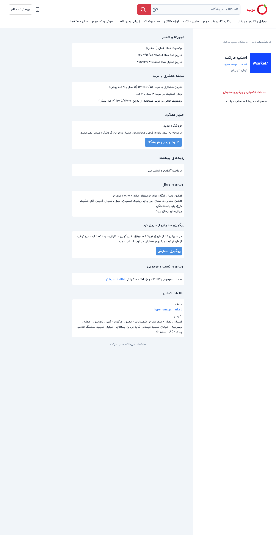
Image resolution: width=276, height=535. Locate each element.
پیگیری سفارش (169, 251)
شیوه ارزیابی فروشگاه (163, 142)
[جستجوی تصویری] (155, 9)
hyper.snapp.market (235, 64)
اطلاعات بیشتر (115, 279)
